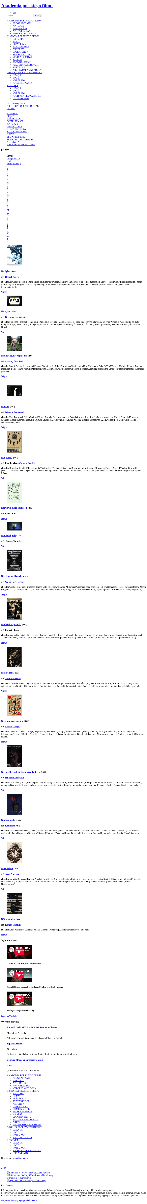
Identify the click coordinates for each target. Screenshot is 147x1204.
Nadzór (5, 406)
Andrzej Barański (14, 361)
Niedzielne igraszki (11, 624)
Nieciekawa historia (11, 576)
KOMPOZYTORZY (22, 54)
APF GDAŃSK (20, 28)
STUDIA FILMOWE (22, 57)
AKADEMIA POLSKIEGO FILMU (24, 1075)
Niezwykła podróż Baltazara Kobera (20, 772)
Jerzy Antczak (12, 874)
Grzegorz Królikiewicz (16, 317)
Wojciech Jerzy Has (14, 582)
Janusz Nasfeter (13, 678)
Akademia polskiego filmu (27, 5)
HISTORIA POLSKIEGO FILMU (23, 106)
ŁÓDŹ (16, 77)
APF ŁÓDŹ (18, 26)
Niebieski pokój (9, 535)
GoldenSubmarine (20, 1158)
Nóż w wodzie (8, 919)
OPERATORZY (20, 52)
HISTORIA (18, 39)
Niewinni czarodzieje (12, 721)
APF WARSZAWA (22, 31)
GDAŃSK (18, 75)
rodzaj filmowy (14, 163)
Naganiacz (6, 457)
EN (14, 13)
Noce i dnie (7, 868)
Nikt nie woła (8, 820)
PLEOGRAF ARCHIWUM (25, 65)
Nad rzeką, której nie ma (14, 355)
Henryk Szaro (12, 277)
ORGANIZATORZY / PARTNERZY (24, 1127)
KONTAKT (12, 1140)
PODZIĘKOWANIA (22, 83)
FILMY (16, 41)
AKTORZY (18, 49)
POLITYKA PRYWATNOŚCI (27, 96)
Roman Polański (13, 925)
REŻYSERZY (19, 44)
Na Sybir (5, 271)
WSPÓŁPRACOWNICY (24, 33)
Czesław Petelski (27, 463)
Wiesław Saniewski (14, 412)
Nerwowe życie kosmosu (14, 507)
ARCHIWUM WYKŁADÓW (27, 70)
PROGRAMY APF (22, 23)
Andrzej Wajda (12, 726)
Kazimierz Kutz (12, 825)
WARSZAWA (19, 80)
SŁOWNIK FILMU (22, 62)
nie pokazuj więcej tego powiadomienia (19, 1200)
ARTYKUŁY (19, 67)
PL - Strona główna (16, 103)
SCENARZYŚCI (21, 46)
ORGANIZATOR (21, 98)
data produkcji (13, 158)
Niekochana (7, 672)
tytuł (9, 161)
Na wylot (6, 311)
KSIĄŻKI (17, 59)
